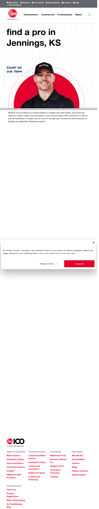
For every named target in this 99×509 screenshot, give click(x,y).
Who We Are (77, 455)
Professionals (64, 14)
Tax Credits (39, 3)
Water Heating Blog (16, 500)
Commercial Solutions (37, 452)
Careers (67, 3)
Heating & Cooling (15, 459)
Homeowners (31, 14)
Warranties (13, 3)
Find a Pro (11, 489)
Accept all (79, 264)
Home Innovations (15, 463)
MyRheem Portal (58, 455)
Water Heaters (13, 455)
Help (77, 3)
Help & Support (79, 475)
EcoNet (11, 471)
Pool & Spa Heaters (16, 467)
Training (54, 476)
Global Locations (80, 471)
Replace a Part (57, 466)
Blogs (74, 467)
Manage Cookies (47, 264)
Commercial (47, 14)
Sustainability (54, 3)
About (78, 14)
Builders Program (36, 473)
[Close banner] (93, 242)
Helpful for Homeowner (16, 452)
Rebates (26, 3)
